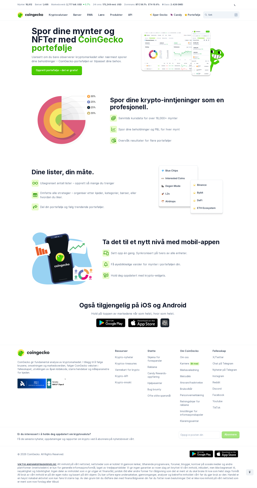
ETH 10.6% (153, 4)
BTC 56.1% (141, 4)
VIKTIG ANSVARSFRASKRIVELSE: (37, 464)
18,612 (29, 4)
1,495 (45, 4)
